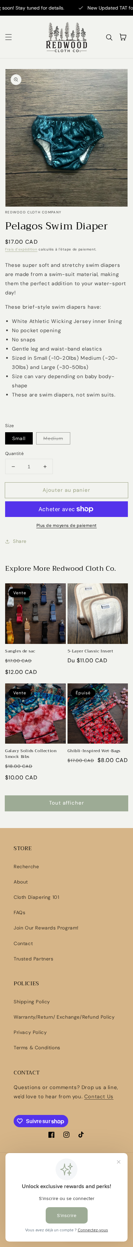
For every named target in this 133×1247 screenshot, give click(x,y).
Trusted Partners (34, 959)
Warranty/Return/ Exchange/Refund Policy (64, 1017)
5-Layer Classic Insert (91, 651)
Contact (23, 943)
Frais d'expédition (21, 249)
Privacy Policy (30, 1032)
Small (19, 438)
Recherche (26, 866)
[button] (8, 37)
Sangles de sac (20, 651)
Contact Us (99, 1096)
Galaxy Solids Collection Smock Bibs (31, 754)
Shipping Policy (32, 1002)
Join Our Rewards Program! (46, 928)
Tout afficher (66, 802)
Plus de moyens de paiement (66, 525)
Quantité (14, 453)
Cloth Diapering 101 (36, 897)
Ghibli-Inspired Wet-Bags (94, 751)
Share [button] (20, 541)
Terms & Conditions (37, 1047)
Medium (53, 438)
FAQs (19, 912)
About (21, 882)
